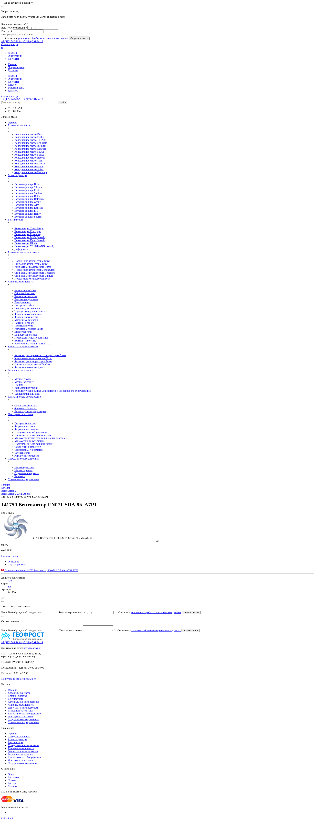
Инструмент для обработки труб (32, 435)
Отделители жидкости (26, 473)
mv (26, 648)
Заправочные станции (26, 429)
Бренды (12, 783)
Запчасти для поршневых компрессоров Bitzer (40, 355)
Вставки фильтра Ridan (27, 196)
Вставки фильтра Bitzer (27, 184)
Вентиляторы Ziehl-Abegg (28, 228)
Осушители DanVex (25, 405)
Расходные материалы (20, 370)
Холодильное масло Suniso (29, 154)
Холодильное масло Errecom (30, 163)
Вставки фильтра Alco (26, 204)
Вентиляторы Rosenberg (27, 234)
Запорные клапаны (25, 290)
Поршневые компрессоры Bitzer (32, 261)
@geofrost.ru (34, 648)
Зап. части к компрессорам (23, 346)
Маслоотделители (24, 467)
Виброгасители (23, 331)
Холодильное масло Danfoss (30, 148)
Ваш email (6, 31)
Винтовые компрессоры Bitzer (31, 263)
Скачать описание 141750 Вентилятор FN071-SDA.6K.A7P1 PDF (41, 570)
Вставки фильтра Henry (27, 213)
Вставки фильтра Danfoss (28, 207)
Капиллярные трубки (26, 387)
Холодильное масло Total (28, 160)
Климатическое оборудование (24, 396)
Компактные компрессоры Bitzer (32, 266)
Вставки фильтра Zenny (27, 201)
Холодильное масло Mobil (28, 166)
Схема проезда (9, 44)
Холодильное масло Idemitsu (30, 145)
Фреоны (12, 122)
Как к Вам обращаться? (14, 612)
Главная (12, 52)
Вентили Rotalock (24, 322)
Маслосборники (23, 470)
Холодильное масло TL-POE (30, 140)
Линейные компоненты (21, 281)
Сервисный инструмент (27, 446)
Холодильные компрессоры (23, 252)
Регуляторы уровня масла (28, 328)
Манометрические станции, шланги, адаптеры (40, 438)
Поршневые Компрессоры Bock (32, 278)
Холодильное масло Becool (29, 157)
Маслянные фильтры (26, 320)
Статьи (12, 780)
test (3, 818)
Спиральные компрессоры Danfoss (33, 275)
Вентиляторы (15, 219)
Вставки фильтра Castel (27, 190)
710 (10, 580)
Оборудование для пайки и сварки (33, 443)
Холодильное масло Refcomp (30, 172)
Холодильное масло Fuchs (28, 137)
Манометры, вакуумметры (29, 441)
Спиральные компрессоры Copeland (34, 272)
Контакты (13, 58)
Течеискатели (22, 452)
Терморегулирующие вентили (31, 311)
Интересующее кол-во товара (17, 34)
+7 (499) (32, 642)
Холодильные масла (19, 125)
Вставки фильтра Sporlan (28, 216)
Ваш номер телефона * (14, 27)
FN (9, 586)
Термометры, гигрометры (28, 449)
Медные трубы (22, 379)
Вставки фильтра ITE (26, 210)
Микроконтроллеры (25, 334)
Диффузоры (21, 249)
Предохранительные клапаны (31, 337)
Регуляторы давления (26, 299)
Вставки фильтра (17, 175)
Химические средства (26, 455)
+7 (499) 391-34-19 (32, 41)
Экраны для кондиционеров (30, 411)
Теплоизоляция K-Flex (27, 393)
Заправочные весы (24, 426)
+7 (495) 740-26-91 (11, 41)
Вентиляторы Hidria (25, 243)
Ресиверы (19, 476)
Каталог (12, 64)
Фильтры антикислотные (28, 314)
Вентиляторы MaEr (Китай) (29, 237)
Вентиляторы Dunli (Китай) (29, 240)
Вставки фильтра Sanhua (28, 193)
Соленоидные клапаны (27, 308)
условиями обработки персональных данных (43, 38)
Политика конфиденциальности (19, 678)
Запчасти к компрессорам (28, 367)
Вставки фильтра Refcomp (29, 199)
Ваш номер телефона (71, 612)
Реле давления (22, 302)
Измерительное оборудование (31, 432)
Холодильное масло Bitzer (28, 134)
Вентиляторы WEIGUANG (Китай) (34, 246)
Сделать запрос (9, 556)
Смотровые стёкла (24, 305)
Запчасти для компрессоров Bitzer (33, 361)
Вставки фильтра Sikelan (28, 187)
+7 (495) (11, 642)
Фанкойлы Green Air (25, 408)
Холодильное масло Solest (28, 169)
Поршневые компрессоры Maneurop (34, 269)
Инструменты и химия (20, 414)
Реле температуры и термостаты (32, 343)
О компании (15, 55)
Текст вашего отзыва (70, 630)
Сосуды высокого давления (23, 458)
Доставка (13, 70)
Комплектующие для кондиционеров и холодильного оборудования (52, 390)
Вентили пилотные (25, 340)
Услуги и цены (16, 67)
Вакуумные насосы (25, 423)
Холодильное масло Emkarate (30, 142)
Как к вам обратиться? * (14, 24)
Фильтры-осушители (26, 317)
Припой (18, 384)
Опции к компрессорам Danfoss (32, 364)
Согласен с (36, 38)
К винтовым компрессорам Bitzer (33, 358)
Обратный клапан (24, 293)
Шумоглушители (23, 325)
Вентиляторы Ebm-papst (27, 231)
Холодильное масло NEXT (29, 151)
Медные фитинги (24, 381)
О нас (11, 774)
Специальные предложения (23, 479)
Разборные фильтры (25, 296)
